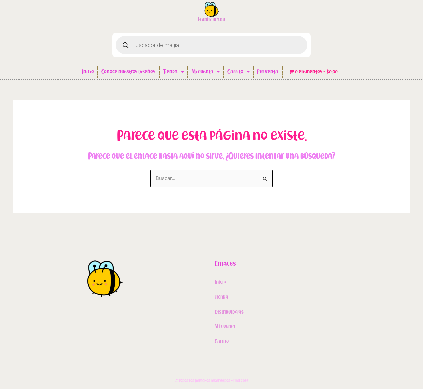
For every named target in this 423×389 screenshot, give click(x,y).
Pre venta (267, 72)
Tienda (170, 72)
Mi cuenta (202, 72)
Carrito (235, 72)
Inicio (88, 72)
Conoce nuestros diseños (128, 72)
